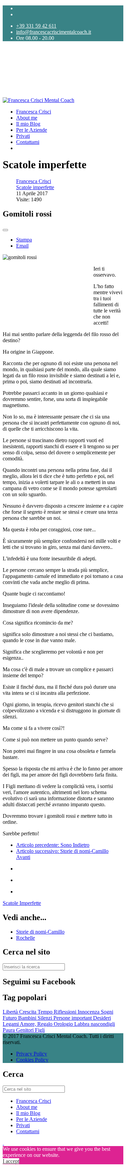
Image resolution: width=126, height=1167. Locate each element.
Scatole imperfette (35, 187)
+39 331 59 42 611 (36, 26)
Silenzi (45, 1018)
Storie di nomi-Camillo (40, 932)
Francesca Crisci (33, 112)
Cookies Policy (32, 1060)
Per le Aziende (31, 130)
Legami (11, 1024)
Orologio (64, 1024)
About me (26, 118)
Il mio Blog (28, 124)
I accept (11, 1161)
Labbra (82, 1024)
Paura (9, 1030)
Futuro (10, 1018)
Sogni (107, 1012)
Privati (23, 136)
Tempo (46, 1012)
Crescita (28, 1012)
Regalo (45, 1024)
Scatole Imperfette (22, 903)
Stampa (24, 240)
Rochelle (25, 938)
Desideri (102, 1018)
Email (22, 246)
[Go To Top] (3, 1143)
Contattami (27, 142)
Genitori (25, 1030)
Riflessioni (66, 1012)
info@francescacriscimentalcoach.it (53, 32)
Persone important (73, 1018)
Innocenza (89, 1012)
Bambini (28, 1018)
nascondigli (103, 1024)
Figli (40, 1030)
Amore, (28, 1024)
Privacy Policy (31, 1054)
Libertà (11, 1012)
